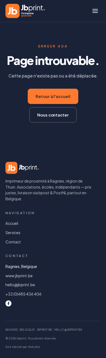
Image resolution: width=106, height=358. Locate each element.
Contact (13, 241)
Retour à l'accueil (53, 96)
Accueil (11, 223)
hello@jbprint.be (20, 284)
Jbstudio (34, 346)
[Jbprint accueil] (25, 11)
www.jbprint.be (19, 275)
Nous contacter (53, 114)
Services (12, 232)
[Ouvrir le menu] (95, 10)
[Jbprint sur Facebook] (8, 303)
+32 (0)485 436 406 (23, 293)
